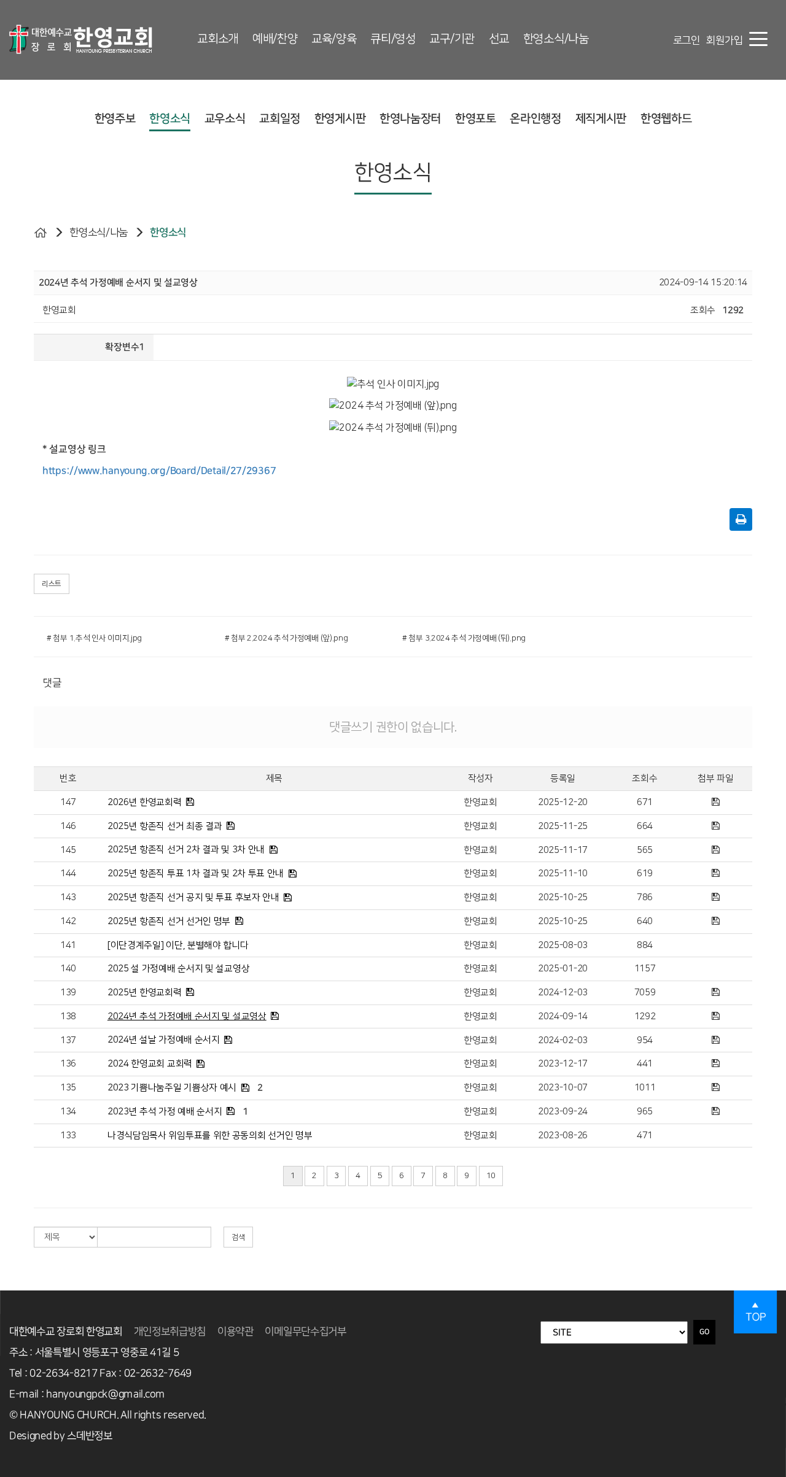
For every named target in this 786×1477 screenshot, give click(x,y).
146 (68, 826)
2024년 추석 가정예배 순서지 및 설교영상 (187, 1016)
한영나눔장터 (410, 118)
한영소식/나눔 (556, 39)
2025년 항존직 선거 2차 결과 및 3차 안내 (186, 849)
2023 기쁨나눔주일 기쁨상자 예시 (171, 1087)
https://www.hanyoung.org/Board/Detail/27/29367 (159, 470)
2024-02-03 (563, 1040)
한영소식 (169, 118)
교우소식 (225, 118)
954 (645, 1040)
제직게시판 (601, 118)
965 (645, 1111)
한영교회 (480, 802)
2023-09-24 (563, 1111)
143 (68, 897)
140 (68, 968)
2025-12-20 (563, 802)
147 (68, 802)
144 (68, 873)
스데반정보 (89, 1435)
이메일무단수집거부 (305, 1331)
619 (645, 873)
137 (68, 1040)
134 (68, 1111)
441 (645, 1064)
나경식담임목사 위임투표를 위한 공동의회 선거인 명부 (210, 1135)
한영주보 (115, 118)
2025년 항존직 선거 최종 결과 (164, 826)
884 (645, 945)
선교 (499, 39)
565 (645, 850)
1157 (645, 968)
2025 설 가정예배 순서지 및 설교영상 (178, 968)
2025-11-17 (563, 850)
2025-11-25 (563, 826)
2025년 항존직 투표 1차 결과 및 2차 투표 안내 (195, 873)
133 (68, 1135)
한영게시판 (340, 118)
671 (645, 802)
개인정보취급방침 (170, 1331)
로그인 (686, 40)
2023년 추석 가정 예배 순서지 (164, 1111)
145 (68, 850)
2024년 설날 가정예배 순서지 (163, 1040)
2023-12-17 (563, 1064)
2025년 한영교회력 (144, 992)
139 (68, 992)
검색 (238, 1237)
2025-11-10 (563, 873)
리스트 (51, 584)
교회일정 (279, 118)
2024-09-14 (563, 1016)
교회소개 (217, 39)
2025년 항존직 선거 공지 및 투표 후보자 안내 (193, 897)
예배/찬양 (275, 39)
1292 (645, 1016)
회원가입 (724, 40)
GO (704, 1332)
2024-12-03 (563, 992)
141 (68, 945)
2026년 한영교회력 (144, 802)
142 (68, 921)
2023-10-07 (563, 1087)
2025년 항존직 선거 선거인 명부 (168, 921)
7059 (645, 992)
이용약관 (235, 1331)
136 (68, 1064)
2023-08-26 (563, 1135)
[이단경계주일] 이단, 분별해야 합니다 (178, 945)
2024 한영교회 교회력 (149, 1064)
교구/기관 (452, 39)
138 (68, 1016)
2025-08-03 (563, 945)
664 (645, 826)
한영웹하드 (666, 118)
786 (645, 897)
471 (645, 1135)
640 (645, 921)
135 (68, 1087)
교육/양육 (334, 39)
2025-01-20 (563, 968)
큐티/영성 (393, 39)
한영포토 (475, 118)
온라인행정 (535, 118)
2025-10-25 (563, 897)
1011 (645, 1087)
